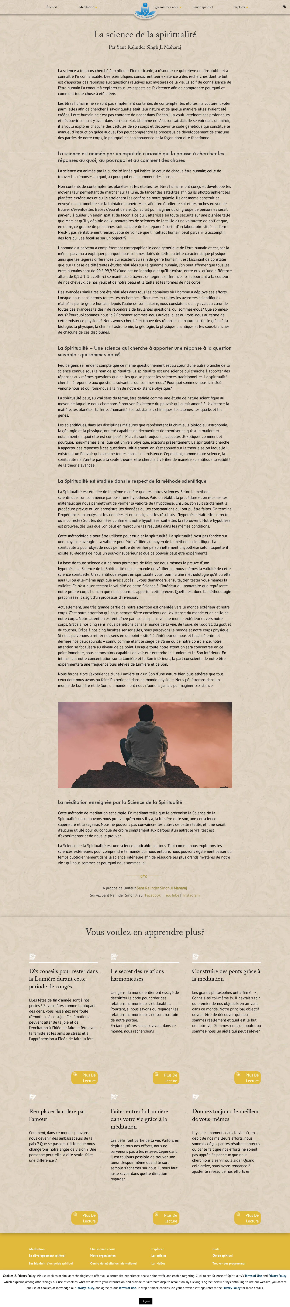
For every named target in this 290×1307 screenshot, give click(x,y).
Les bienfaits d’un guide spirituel (51, 1263)
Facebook (152, 895)
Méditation (86, 7)
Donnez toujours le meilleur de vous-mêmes (225, 1116)
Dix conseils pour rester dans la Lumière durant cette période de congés (63, 980)
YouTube (172, 895)
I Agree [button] (145, 1301)
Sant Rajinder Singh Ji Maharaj (162, 887)
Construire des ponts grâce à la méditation (226, 976)
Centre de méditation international (113, 1263)
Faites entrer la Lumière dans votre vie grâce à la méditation (139, 1120)
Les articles (158, 1255)
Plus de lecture (89, 1077)
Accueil (51, 7)
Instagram (191, 895)
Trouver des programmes (229, 1263)
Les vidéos (158, 1263)
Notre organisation (103, 1255)
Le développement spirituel (47, 1255)
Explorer (239, 7)
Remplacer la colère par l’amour (57, 1116)
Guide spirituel (203, 7)
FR (284, 6)
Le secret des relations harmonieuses (137, 976)
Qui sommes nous (166, 7)
